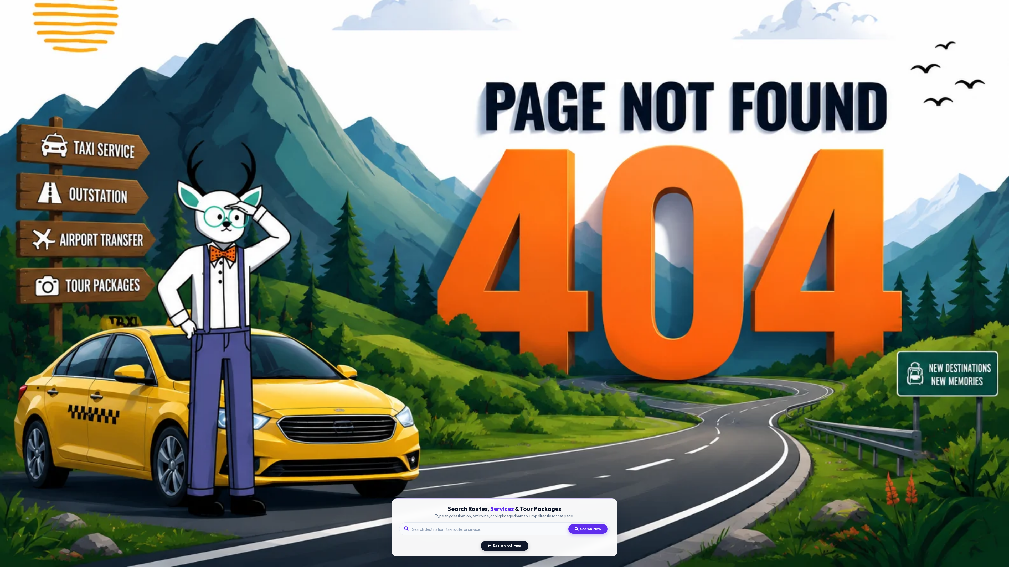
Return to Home (507, 546)
